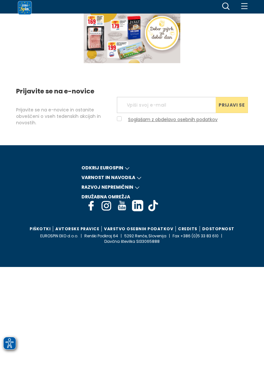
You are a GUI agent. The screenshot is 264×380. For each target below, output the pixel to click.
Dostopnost (218, 229)
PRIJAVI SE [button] (232, 105)
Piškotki (40, 229)
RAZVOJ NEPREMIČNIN (107, 187)
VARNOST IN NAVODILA (108, 177)
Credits (187, 229)
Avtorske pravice (77, 229)
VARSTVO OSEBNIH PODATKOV (138, 229)
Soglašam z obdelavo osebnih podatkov (173, 119)
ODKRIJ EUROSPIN (102, 168)
